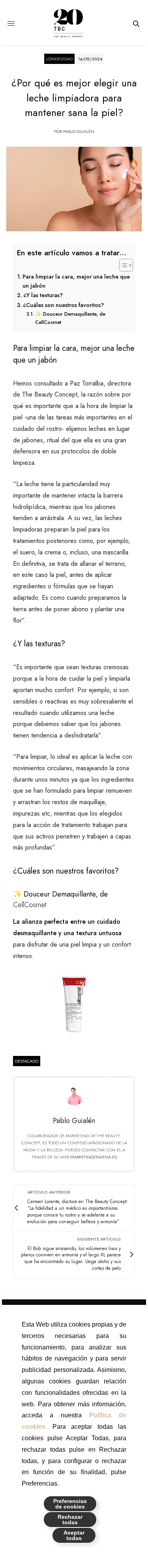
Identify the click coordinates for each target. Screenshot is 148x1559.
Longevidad (59, 59)
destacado (26, 1061)
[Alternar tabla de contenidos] (122, 265)
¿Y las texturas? (43, 295)
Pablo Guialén (78, 131)
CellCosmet (29, 905)
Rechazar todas (70, 1519)
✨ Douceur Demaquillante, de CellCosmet (70, 318)
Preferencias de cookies (70, 1504)
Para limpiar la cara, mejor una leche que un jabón (76, 281)
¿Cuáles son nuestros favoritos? (63, 305)
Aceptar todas (74, 1535)
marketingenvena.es (93, 1157)
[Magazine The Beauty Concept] (74, 23)
